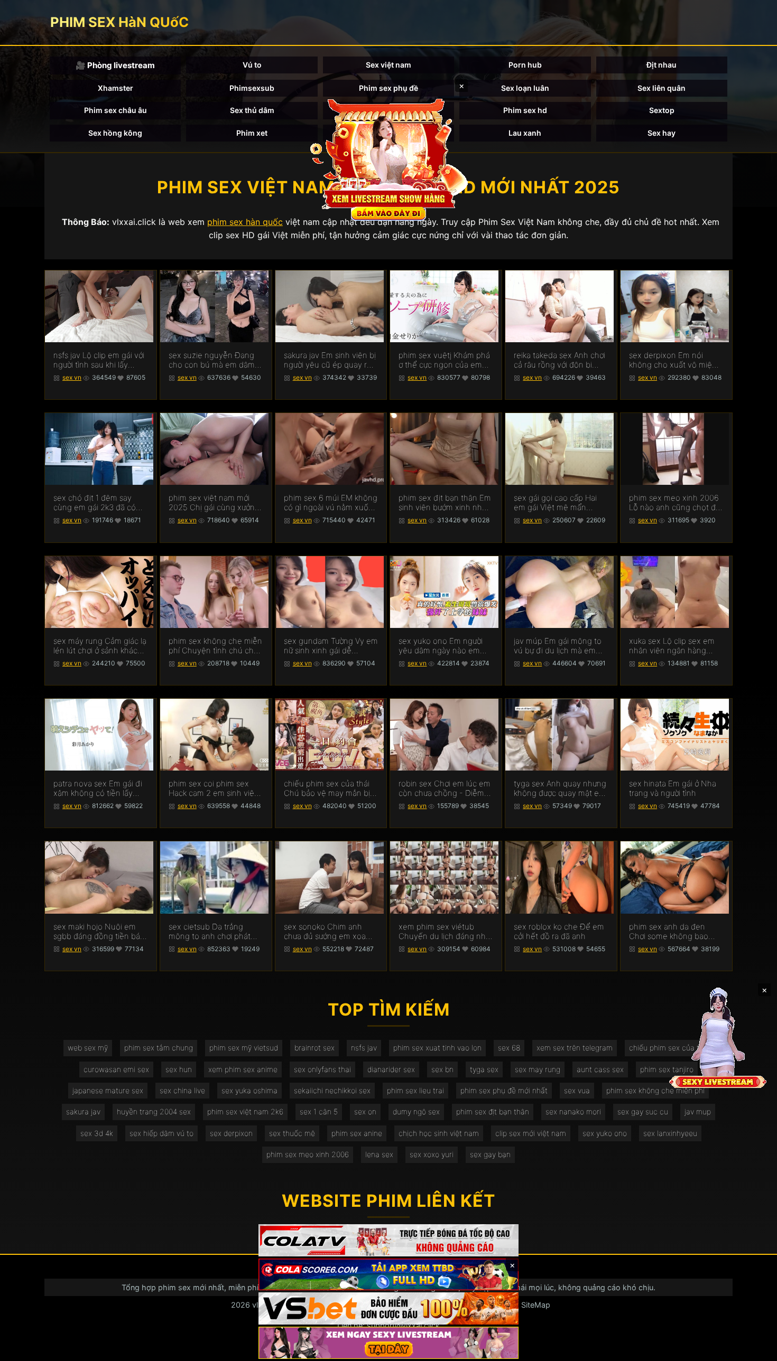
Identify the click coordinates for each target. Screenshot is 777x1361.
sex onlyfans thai (322, 1069)
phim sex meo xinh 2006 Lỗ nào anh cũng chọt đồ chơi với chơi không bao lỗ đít (675, 502)
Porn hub (525, 64)
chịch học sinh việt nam (439, 1133)
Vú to (252, 64)
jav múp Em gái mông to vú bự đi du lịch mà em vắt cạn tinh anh (558, 645)
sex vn (71, 377)
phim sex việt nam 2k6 (245, 1111)
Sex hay (662, 132)
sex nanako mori (573, 1111)
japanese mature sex (107, 1090)
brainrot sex (314, 1047)
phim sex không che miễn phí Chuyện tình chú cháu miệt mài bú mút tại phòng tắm (216, 645)
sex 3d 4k (96, 1133)
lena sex (379, 1154)
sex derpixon (231, 1133)
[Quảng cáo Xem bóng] (388, 1240)
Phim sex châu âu (115, 110)
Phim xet (251, 132)
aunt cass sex (600, 1069)
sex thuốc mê (292, 1133)
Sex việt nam (388, 64)
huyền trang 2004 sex (154, 1111)
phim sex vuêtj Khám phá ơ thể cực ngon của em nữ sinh (444, 360)
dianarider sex (391, 1069)
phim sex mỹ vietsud (243, 1047)
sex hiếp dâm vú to (161, 1133)
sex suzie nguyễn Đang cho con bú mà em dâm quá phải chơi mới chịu (212, 360)
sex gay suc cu (642, 1111)
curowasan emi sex (116, 1069)
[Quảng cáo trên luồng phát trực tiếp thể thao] (388, 1343)
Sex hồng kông (115, 132)
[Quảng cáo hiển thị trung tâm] (388, 158)
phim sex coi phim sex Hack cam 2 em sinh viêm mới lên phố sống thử (215, 788)
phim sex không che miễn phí (655, 1090)
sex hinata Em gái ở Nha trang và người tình (672, 788)
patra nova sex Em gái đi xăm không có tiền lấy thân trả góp (97, 788)
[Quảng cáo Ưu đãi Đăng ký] (388, 1275)
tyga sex (484, 1069)
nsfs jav (364, 1047)
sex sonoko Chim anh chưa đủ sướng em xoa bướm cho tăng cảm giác (328, 931)
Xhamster (115, 87)
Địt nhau (661, 64)
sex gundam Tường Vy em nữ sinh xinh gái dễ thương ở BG (331, 645)
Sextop (661, 110)
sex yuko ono (604, 1133)
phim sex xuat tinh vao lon (437, 1047)
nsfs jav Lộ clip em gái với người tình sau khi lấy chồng (98, 360)
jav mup (697, 1111)
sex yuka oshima (249, 1090)
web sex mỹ (88, 1047)
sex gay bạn (490, 1154)
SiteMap (535, 1304)
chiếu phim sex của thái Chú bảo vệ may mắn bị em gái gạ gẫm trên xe (327, 788)
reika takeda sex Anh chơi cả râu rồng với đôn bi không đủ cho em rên (559, 360)
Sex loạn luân (525, 87)
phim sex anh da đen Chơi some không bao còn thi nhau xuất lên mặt (675, 931)
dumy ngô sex (416, 1111)
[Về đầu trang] (753, 1348)
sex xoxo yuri (432, 1154)
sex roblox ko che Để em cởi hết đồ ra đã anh (559, 931)
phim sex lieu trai (415, 1090)
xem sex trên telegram (574, 1047)
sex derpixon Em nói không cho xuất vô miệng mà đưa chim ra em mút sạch (675, 360)
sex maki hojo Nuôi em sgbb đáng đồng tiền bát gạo (98, 931)
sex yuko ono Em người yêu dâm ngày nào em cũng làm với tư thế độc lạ (445, 645)
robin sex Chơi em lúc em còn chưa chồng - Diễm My (445, 788)
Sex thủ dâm (252, 110)
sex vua (577, 1090)
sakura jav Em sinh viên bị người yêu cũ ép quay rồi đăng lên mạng (330, 360)
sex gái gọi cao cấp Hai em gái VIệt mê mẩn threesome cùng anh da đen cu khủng (557, 502)
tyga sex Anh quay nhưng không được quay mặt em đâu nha (560, 788)
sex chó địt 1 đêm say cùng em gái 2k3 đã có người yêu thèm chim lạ (95, 502)
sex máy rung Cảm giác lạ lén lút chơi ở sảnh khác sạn (99, 645)
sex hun (178, 1069)
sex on (365, 1111)
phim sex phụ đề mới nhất (504, 1090)
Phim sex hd (525, 110)
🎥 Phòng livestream (115, 65)
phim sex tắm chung (158, 1047)
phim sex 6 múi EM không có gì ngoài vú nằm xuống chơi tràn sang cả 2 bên (331, 502)
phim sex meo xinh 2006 (307, 1154)
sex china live (182, 1090)
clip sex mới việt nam (530, 1133)
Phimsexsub (251, 87)
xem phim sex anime (243, 1069)
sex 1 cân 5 (319, 1111)
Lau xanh (524, 132)
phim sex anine (356, 1133)
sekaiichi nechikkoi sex (332, 1090)
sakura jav (83, 1111)
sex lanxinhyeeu (670, 1133)
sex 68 (509, 1047)
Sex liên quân (661, 87)
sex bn (442, 1069)
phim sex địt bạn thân (492, 1111)
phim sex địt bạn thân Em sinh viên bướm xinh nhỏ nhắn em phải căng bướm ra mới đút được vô (445, 502)
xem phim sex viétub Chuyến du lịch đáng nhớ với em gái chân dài (444, 931)
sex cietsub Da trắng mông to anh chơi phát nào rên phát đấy (210, 931)
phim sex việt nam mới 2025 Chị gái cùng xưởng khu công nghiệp (214, 502)
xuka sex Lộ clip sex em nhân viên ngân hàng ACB (672, 645)
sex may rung (537, 1069)
